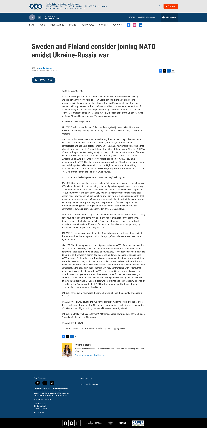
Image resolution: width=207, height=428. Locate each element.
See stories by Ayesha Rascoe (90, 355)
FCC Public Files (86, 379)
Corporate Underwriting (89, 384)
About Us (117, 25)
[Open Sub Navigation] (36, 25)
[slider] (43, 17)
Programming (57, 25)
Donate (171, 6)
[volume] (39, 17)
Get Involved (87, 25)
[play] (32, 17)
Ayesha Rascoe (45, 68)
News (31, 25)
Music (42, 25)
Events (72, 25)
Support (103, 25)
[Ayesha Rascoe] (67, 350)
